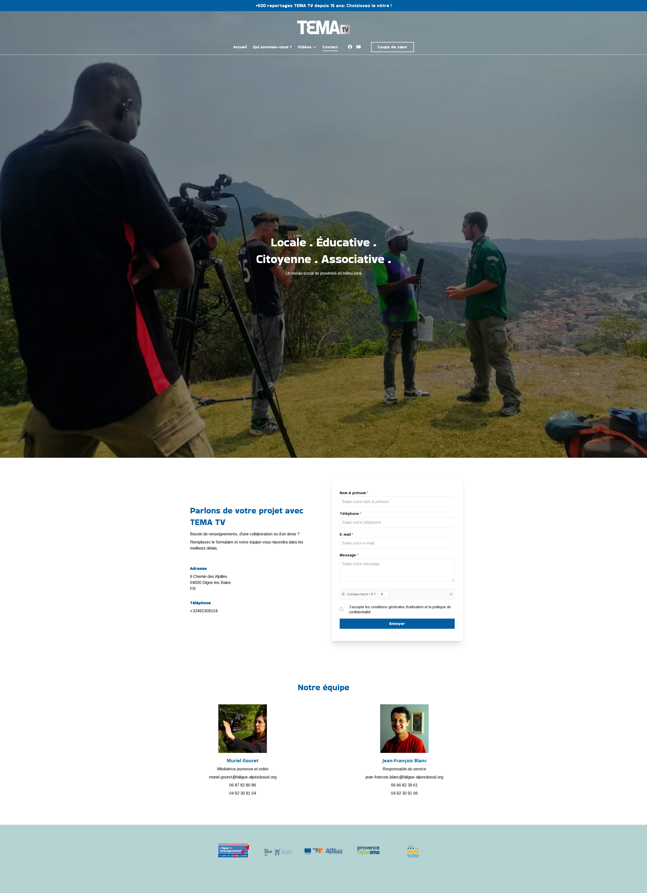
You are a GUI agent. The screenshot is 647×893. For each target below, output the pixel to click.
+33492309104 (204, 611)
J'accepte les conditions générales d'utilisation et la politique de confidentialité (400, 609)
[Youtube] (358, 47)
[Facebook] (350, 47)
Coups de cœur (392, 47)
